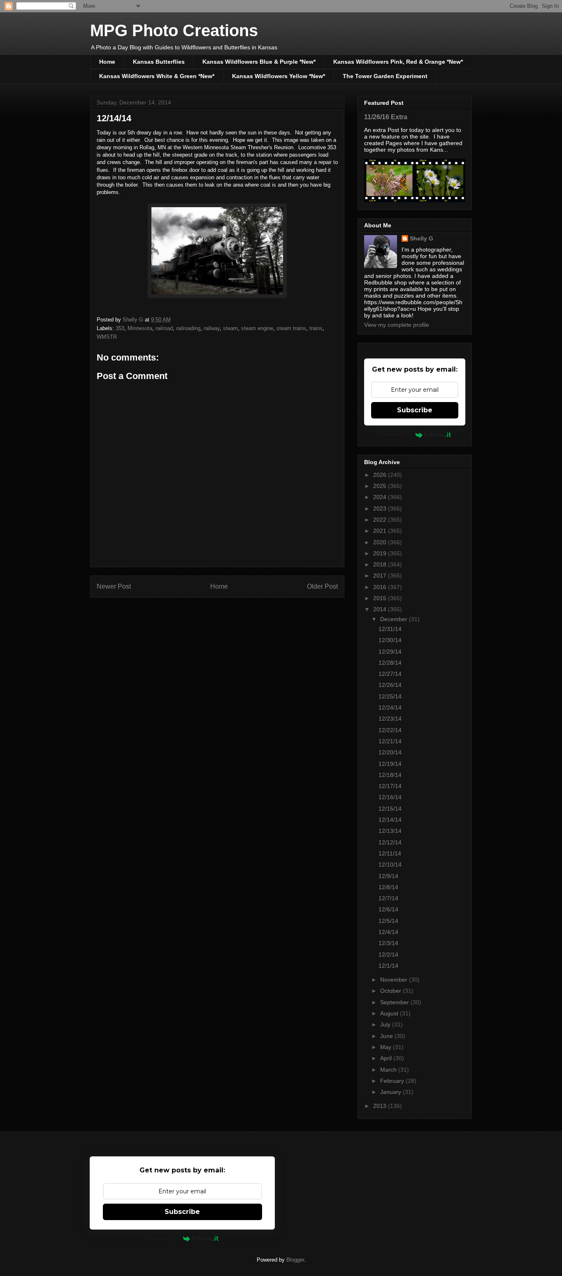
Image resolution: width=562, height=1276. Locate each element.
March (389, 1069)
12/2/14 (388, 954)
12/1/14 (388, 965)
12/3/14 (388, 943)
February (393, 1080)
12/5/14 (388, 921)
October (391, 990)
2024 (380, 497)
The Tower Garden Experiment (385, 76)
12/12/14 (390, 842)
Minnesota (140, 328)
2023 (380, 508)
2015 (380, 598)
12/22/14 (390, 730)
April (386, 1058)
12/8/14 (388, 887)
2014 (380, 609)
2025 (380, 486)
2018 (380, 564)
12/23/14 (390, 718)
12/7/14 (388, 898)
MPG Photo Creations (174, 30)
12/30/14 (390, 640)
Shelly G (421, 238)
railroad (164, 328)
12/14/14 (390, 819)
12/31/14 (390, 629)
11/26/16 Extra (385, 116)
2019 (380, 553)
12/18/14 (390, 775)
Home (107, 61)
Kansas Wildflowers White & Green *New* (156, 76)
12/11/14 (390, 853)
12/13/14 (390, 831)
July (386, 1024)
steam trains (291, 328)
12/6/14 (388, 909)
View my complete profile (396, 324)
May (386, 1047)
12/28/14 (390, 662)
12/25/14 (390, 696)
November (394, 979)
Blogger (295, 1260)
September (395, 1002)
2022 (380, 519)
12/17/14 (390, 786)
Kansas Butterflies (159, 61)
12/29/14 (390, 651)
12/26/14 (390, 685)
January (391, 1092)
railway (212, 328)
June (387, 1036)
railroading (188, 328)
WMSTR (107, 337)
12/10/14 (390, 864)
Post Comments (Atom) (234, 608)
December (394, 619)
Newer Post (114, 586)
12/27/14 (390, 673)
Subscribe (414, 410)
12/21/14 (390, 741)
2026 (380, 475)
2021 (380, 530)
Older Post (322, 586)
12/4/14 (388, 932)
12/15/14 (390, 808)
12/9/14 (388, 876)
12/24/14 (390, 707)
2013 (380, 1106)
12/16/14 (390, 797)
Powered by (395, 434)
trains (316, 328)
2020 (380, 542)
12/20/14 (390, 752)
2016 (380, 587)
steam (230, 328)
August (390, 1013)
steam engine (257, 328)
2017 (380, 575)
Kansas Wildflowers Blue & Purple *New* (259, 61)
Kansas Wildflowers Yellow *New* (278, 76)
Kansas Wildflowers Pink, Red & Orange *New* (398, 61)
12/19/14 (390, 764)
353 (120, 328)
